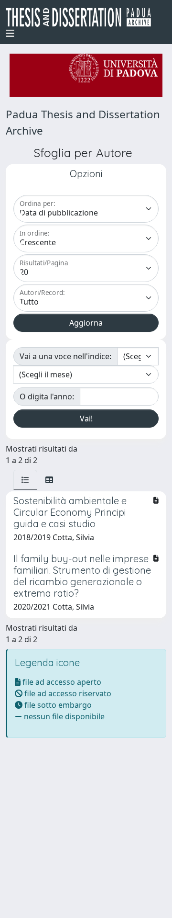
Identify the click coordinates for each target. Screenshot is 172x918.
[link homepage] (82, 17)
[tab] (25, 480)
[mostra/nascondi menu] (10, 33)
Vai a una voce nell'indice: (65, 356)
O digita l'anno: (47, 396)
